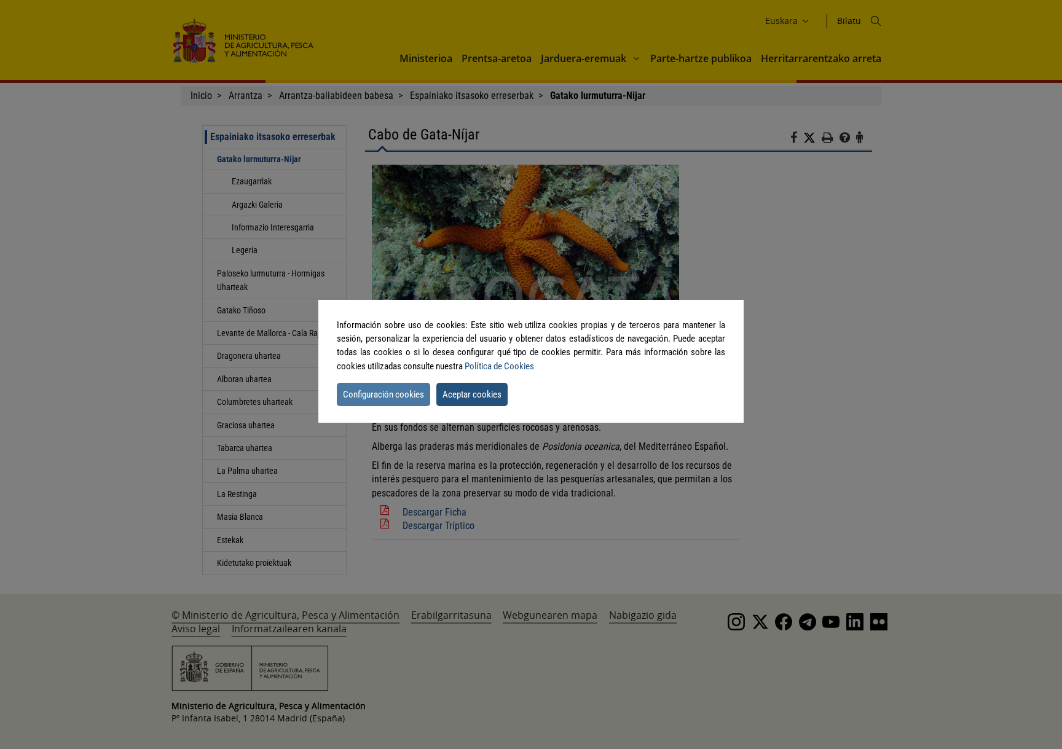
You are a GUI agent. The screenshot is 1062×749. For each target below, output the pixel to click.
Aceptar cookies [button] (472, 394)
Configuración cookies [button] (383, 394)
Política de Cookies (499, 366)
